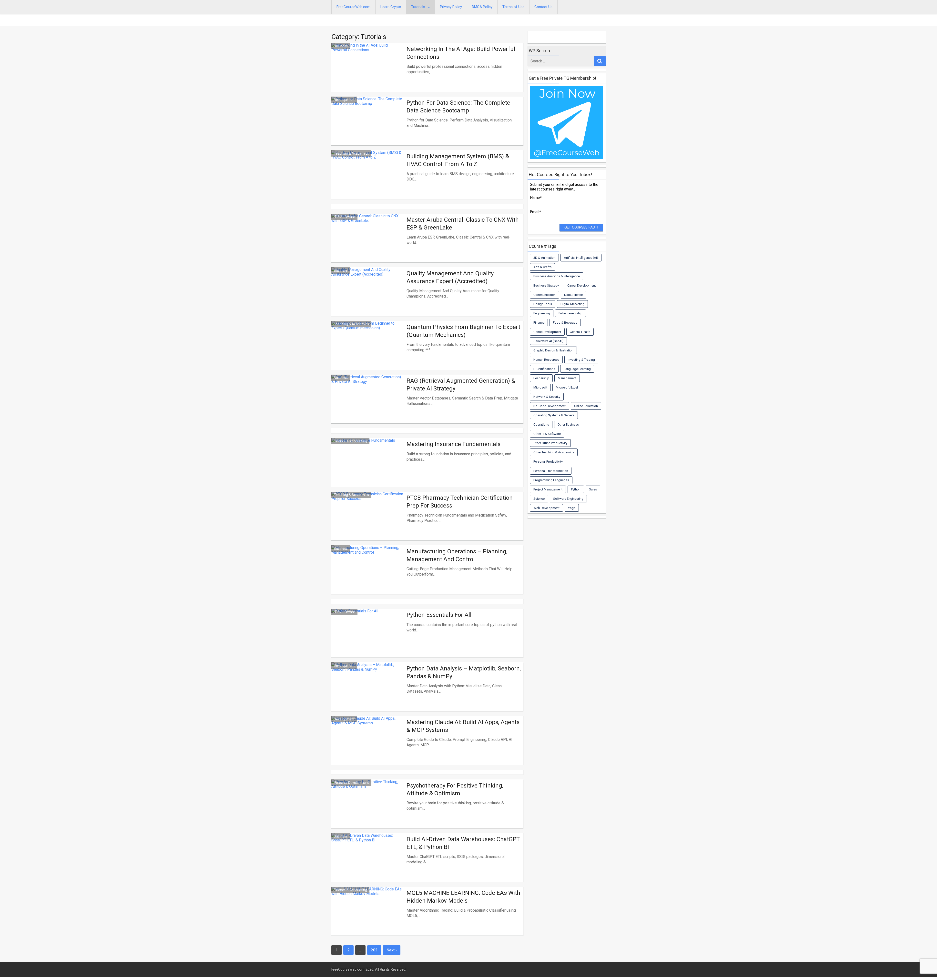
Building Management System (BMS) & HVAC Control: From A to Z (458, 160)
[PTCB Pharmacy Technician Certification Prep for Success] (367, 522)
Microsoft (540, 387)
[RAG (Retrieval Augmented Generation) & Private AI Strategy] (367, 405)
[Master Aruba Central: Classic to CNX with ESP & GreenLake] (367, 244)
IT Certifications (544, 369)
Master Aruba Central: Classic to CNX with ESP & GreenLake (463, 223)
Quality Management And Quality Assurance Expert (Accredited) (450, 277)
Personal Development (351, 783)
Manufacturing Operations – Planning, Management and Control (457, 555)
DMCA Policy (482, 7)
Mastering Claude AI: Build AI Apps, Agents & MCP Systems (463, 726)
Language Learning (577, 369)
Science (539, 498)
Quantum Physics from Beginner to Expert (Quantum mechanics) (463, 331)
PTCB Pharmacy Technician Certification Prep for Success (460, 501)
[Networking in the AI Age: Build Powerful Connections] (367, 73)
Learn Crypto (390, 7)
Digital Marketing (572, 304)
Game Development (547, 332)
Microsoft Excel (567, 387)
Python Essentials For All (439, 614)
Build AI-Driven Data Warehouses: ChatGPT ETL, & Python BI (463, 843)
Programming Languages (551, 480)
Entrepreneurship (570, 313)
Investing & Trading (581, 359)
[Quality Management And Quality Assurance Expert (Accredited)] (367, 297)
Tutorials (418, 7)
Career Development (581, 285)
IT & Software (344, 217)
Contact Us (543, 7)
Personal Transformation (550, 471)
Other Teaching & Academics (553, 452)
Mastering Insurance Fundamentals (453, 444)
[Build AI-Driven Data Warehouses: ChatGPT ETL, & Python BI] (367, 863)
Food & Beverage (565, 322)
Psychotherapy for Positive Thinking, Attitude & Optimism (455, 789)
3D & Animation (544, 257)
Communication (544, 295)
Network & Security (546, 397)
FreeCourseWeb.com (353, 7)
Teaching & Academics (351, 153)
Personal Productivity (548, 461)
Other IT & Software (547, 434)
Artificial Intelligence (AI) (581, 257)
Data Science (573, 295)
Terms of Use (513, 7)
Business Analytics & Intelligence (556, 276)
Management (567, 378)
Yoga (571, 508)
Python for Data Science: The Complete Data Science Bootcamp (458, 106)
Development (344, 100)
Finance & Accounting (350, 441)
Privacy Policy (451, 7)
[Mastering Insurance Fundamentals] (367, 468)
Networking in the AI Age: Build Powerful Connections (461, 53)
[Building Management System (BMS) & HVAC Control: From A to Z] (367, 180)
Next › (392, 950)
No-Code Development (549, 406)
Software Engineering (568, 498)
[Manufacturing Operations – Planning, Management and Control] (367, 575)
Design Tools (542, 304)
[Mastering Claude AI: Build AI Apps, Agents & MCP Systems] (367, 746)
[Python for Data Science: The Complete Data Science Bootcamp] (367, 127)
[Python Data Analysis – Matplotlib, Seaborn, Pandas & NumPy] (367, 692)
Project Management (547, 489)
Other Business (568, 424)
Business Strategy (546, 285)
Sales (593, 489)
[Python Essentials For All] (367, 639)
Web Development (546, 508)
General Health (580, 332)
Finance (538, 322)
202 (374, 950)
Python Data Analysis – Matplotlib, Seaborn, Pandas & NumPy (464, 672)
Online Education (586, 406)
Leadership (541, 378)
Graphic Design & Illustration (553, 350)
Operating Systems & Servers (553, 415)
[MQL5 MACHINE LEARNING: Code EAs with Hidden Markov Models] (367, 917)
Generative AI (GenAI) (548, 341)
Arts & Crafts (542, 267)
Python (576, 489)
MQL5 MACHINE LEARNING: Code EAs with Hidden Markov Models (463, 896)
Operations (541, 424)
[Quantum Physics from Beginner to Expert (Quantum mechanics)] (367, 351)
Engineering (541, 313)
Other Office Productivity (550, 443)
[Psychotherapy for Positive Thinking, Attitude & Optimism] (367, 809)
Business (341, 46)
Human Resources (546, 359)
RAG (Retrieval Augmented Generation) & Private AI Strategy (461, 384)
